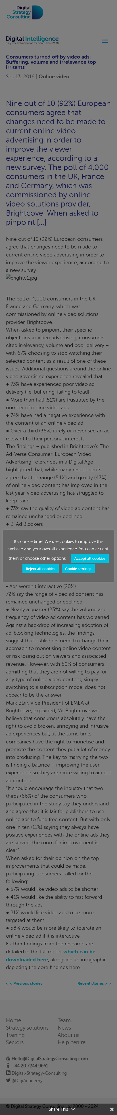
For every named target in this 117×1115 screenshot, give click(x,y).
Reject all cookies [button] (40, 569)
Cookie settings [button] (78, 569)
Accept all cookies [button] (89, 558)
